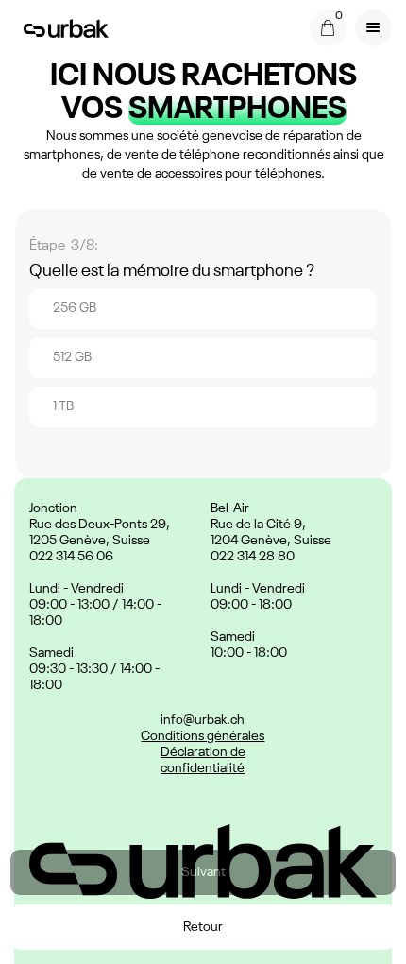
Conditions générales (202, 736)
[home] (61, 27)
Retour (203, 927)
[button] (328, 27)
